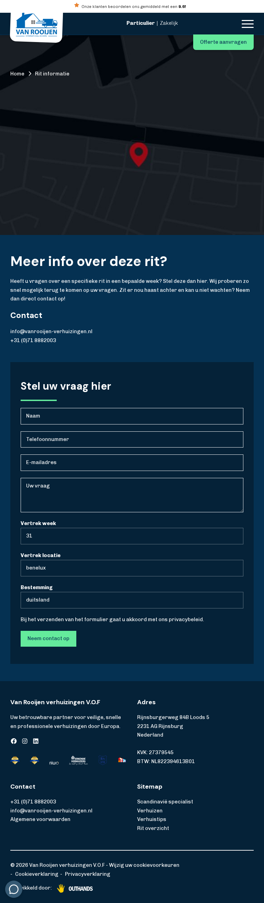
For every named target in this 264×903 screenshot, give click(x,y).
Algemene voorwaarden (40, 819)
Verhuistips (151, 819)
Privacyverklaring (87, 874)
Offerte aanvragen (223, 42)
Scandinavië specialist (165, 802)
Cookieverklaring (36, 874)
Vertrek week (38, 523)
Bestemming (37, 587)
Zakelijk (169, 23)
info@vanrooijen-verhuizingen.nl (51, 331)
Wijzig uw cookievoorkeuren (144, 865)
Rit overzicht (153, 828)
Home (17, 74)
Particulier (140, 23)
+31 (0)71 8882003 (33, 340)
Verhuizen (150, 811)
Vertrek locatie (40, 555)
